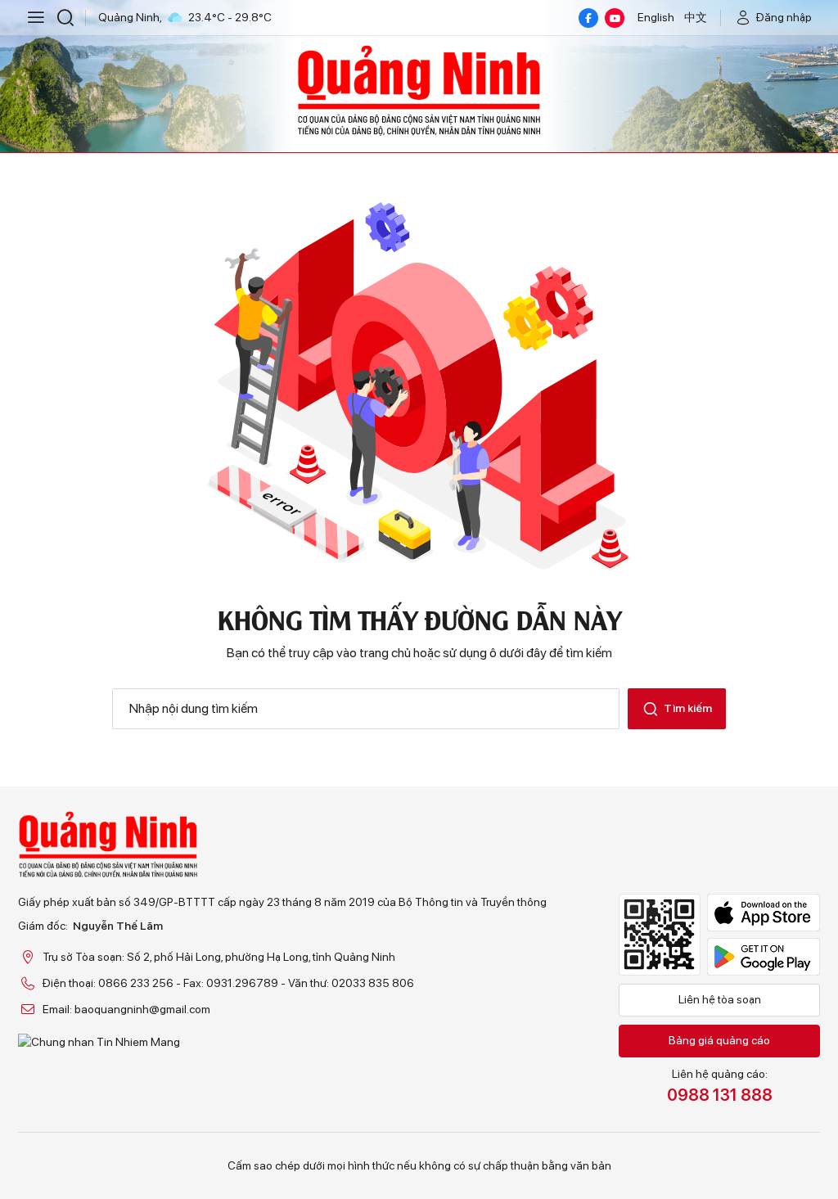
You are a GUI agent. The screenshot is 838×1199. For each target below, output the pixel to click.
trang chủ (385, 652)
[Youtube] (614, 18)
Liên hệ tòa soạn (719, 999)
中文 (695, 17)
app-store (763, 912)
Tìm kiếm (688, 707)
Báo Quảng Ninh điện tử (419, 90)
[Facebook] (588, 18)
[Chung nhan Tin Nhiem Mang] (282, 1042)
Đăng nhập (784, 17)
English (656, 17)
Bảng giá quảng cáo (719, 1040)
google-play (763, 957)
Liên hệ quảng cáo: (720, 1086)
